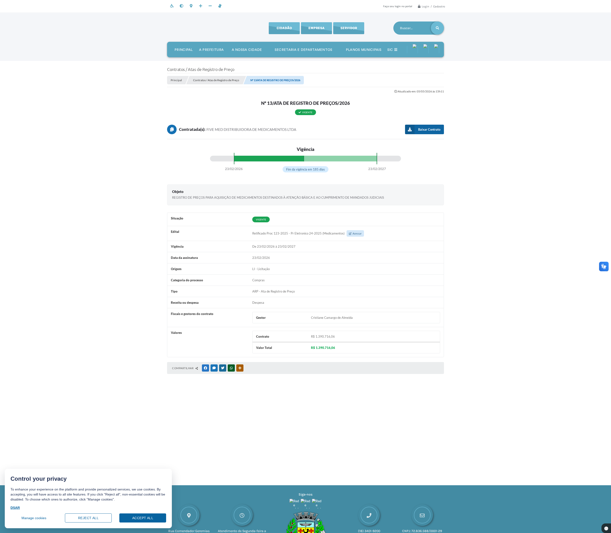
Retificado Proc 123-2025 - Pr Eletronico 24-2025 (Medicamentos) (307, 233)
